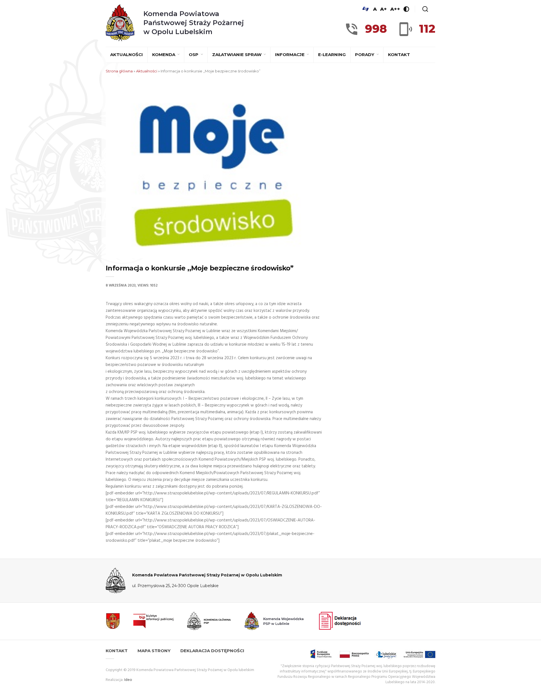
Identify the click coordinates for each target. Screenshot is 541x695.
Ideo (128, 680)
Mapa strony (154, 650)
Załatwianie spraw (237, 54)
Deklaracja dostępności (212, 650)
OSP (194, 54)
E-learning (332, 54)
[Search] (425, 9)
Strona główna (119, 71)
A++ (395, 9)
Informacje (290, 54)
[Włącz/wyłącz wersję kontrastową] (406, 9)
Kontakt (399, 54)
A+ (383, 9)
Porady (365, 54)
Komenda (164, 54)
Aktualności (126, 54)
